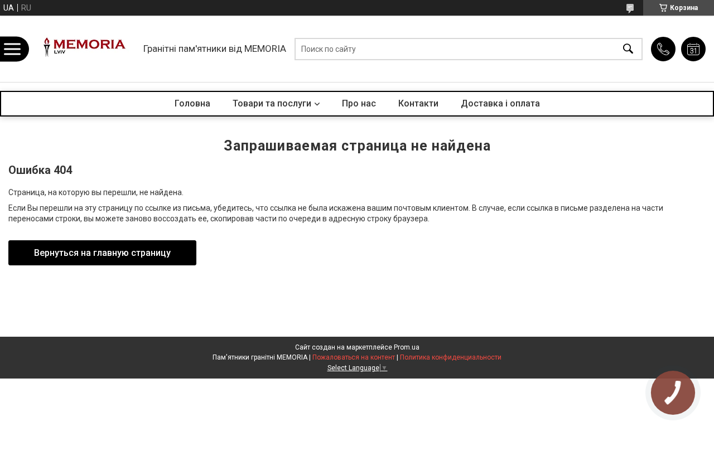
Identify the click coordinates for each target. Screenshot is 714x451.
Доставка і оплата (500, 103)
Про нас (359, 103)
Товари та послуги (272, 103)
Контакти (418, 103)
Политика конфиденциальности (450, 357)
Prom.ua (406, 347)
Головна (192, 103)
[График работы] (693, 49)
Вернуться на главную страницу (102, 253)
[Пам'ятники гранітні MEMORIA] (83, 48)
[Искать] (628, 48)
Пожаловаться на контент (353, 357)
